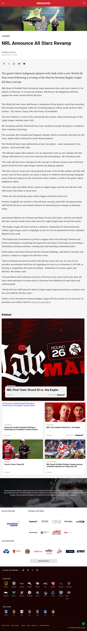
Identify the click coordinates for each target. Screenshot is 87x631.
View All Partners (43, 561)
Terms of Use (5, 625)
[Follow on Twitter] (32, 570)
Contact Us (34, 625)
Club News (5, 36)
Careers (23, 625)
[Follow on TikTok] (23, 570)
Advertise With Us (44, 625)
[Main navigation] (3, 3)
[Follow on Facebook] (28, 570)
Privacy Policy (15, 625)
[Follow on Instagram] (37, 570)
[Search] (84, 3)
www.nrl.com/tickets (41, 302)
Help (28, 625)
